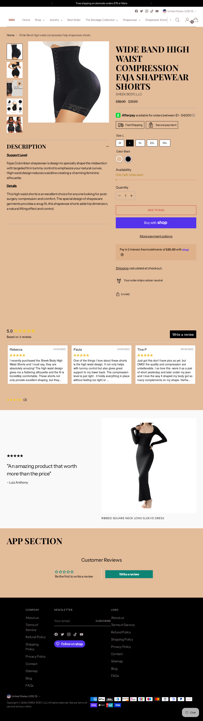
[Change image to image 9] (15, 125)
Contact (31, 664)
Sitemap (31, 671)
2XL (152, 142)
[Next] (151, 3)
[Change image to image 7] (15, 88)
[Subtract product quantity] (131, 196)
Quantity (122, 187)
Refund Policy (36, 637)
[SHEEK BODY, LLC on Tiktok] (152, 11)
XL (140, 142)
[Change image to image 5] (15, 52)
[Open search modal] (177, 20)
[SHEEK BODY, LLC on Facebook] (136, 11)
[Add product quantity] (119, 196)
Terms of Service (122, 625)
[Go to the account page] (186, 20)
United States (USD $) (180, 11)
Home (10, 35)
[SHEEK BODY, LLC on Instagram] (146, 11)
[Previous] (52, 3)
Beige (119, 159)
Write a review (129, 574)
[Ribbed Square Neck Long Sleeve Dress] (149, 465)
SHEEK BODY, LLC (129, 94)
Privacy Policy (36, 656)
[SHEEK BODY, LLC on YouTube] (157, 11)
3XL (165, 142)
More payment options (156, 236)
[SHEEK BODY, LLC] (12, 20)
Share (125, 294)
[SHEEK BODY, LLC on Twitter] (141, 11)
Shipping (122, 268)
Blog (29, 678)
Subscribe (103, 620)
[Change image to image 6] (15, 70)
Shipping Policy (122, 639)
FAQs (29, 685)
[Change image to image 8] (15, 106)
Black (128, 159)
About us (32, 618)
